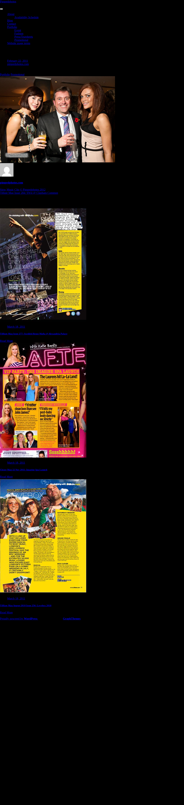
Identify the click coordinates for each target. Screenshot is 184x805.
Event (17, 30)
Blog (10, 20)
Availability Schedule (26, 17)
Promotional (21, 39)
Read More (6, 340)
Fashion (18, 33)
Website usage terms (18, 43)
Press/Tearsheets (23, 36)
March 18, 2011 (16, 326)
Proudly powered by (18, 618)
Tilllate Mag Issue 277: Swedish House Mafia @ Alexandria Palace (33, 333)
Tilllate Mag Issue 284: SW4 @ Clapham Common (29, 192)
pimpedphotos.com (18, 64)
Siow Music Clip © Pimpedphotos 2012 (22, 189)
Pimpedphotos (8, 1)
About (10, 14)
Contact (11, 23)
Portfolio (12, 27)
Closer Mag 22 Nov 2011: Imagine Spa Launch (23, 469)
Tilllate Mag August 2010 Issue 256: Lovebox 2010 (25, 605)
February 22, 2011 (17, 60)
